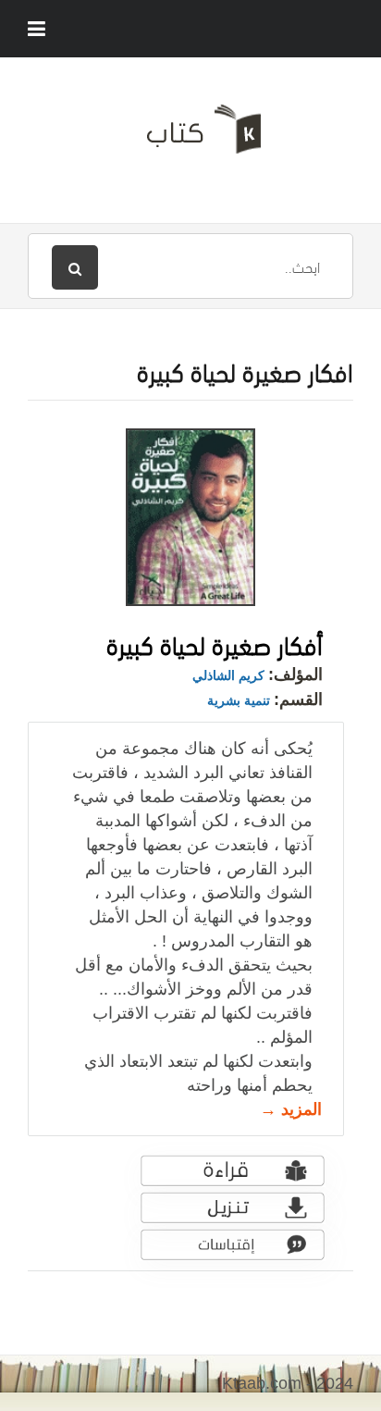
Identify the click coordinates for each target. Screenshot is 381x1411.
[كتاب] (190, 136)
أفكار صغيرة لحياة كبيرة (214, 642)
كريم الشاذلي (228, 675)
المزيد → (291, 1109)
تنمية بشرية (238, 700)
